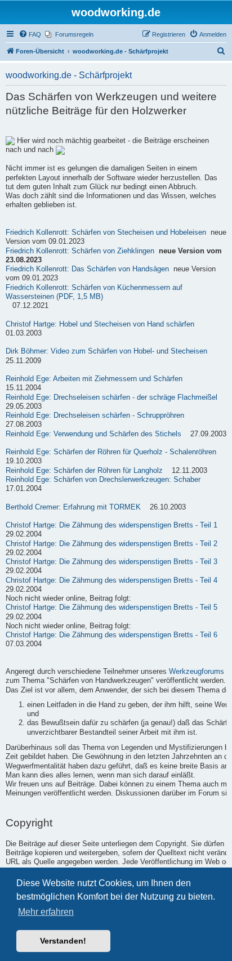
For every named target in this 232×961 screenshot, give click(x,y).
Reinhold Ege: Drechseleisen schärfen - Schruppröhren (95, 415)
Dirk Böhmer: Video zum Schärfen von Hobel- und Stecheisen (106, 351)
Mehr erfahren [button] (46, 912)
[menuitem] (30, 34)
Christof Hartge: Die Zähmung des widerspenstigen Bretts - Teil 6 (111, 635)
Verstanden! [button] (63, 940)
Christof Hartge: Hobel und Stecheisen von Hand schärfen (100, 324)
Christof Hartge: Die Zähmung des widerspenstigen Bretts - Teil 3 (111, 562)
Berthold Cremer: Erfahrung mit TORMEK (73, 507)
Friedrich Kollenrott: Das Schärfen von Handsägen (87, 269)
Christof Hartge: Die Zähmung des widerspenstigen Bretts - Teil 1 (111, 525)
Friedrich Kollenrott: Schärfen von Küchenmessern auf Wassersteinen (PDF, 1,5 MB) (94, 292)
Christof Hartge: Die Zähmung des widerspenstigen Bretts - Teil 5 (111, 607)
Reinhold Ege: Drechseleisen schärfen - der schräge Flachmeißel (111, 397)
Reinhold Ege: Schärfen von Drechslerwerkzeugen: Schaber (103, 480)
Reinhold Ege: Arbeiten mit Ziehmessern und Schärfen (94, 379)
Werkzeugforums (196, 672)
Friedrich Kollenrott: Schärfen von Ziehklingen (80, 251)
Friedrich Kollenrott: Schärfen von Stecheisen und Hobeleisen (106, 232)
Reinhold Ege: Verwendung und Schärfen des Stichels (93, 434)
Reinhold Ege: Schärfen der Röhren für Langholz (84, 471)
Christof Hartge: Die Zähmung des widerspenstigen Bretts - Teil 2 (111, 544)
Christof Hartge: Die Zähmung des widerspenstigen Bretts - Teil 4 (111, 580)
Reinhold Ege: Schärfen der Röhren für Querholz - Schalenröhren (111, 452)
